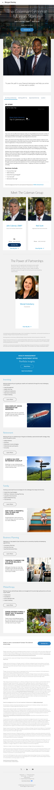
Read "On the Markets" (27, 370)
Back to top (5, 659)
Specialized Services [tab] (34, 97)
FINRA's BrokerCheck (38, 184)
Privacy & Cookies (30, 774)
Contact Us (27, 29)
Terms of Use (23, 776)
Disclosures (22, 774)
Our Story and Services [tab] (10, 97)
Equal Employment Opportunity (27, 778)
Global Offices (27, 777)
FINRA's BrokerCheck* (38, 702)
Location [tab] (43, 97)
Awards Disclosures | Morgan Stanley (10, 760)
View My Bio (13, 248)
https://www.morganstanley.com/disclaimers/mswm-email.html (16, 715)
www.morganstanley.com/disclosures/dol (25, 690)
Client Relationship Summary (37, 658)
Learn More (11, 399)
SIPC (25, 786)
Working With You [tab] (22, 97)
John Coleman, (22, 21)
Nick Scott (35, 21)
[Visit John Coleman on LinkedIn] (14, 239)
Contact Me (14, 245)
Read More (29, 366)
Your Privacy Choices (26, 780)
